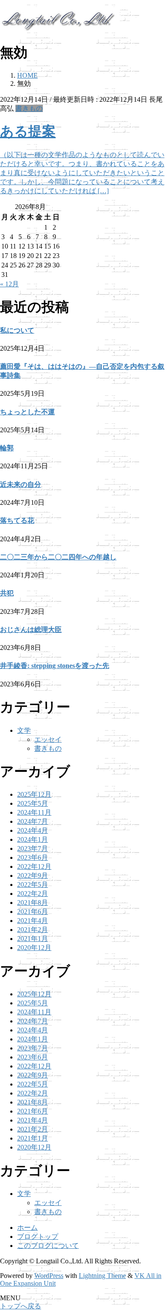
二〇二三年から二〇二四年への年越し (58, 557)
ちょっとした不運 (27, 412)
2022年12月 (34, 866)
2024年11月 (34, 812)
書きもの (29, 108)
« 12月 (9, 284)
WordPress (48, 1275)
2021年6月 (32, 911)
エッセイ (48, 739)
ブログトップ (37, 1236)
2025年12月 (34, 794)
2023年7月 (32, 848)
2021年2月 (32, 929)
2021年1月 (32, 938)
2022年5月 (32, 884)
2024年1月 (32, 839)
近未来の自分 (20, 484)
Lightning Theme (102, 1275)
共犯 (7, 593)
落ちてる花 (17, 520)
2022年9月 (32, 875)
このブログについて (48, 1245)
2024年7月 (32, 821)
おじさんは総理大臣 (31, 629)
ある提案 (28, 131)
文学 (24, 730)
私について (17, 330)
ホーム (27, 1227)
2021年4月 (32, 920)
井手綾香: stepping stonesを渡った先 (54, 665)
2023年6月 (32, 857)
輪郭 (7, 448)
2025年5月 (32, 803)
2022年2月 (32, 893)
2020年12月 (34, 947)
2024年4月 (32, 830)
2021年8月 (32, 902)
